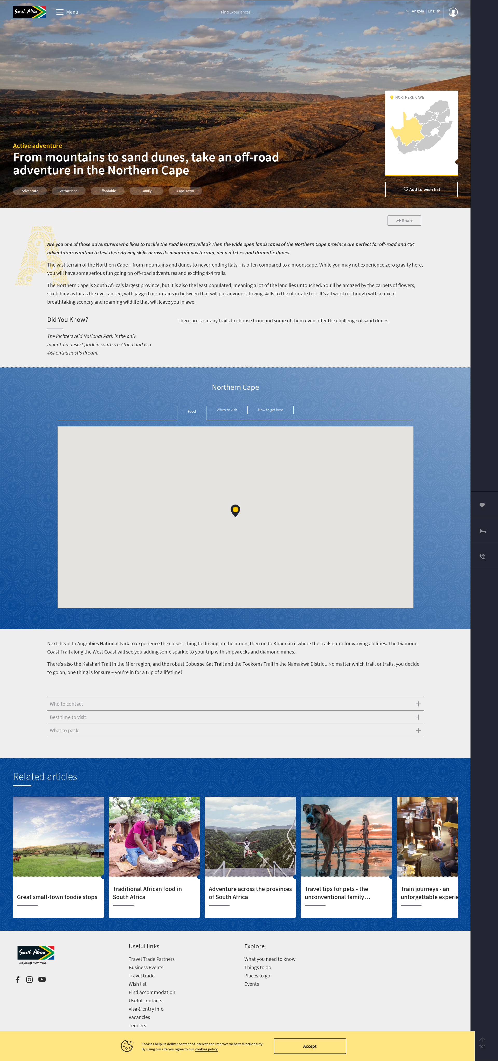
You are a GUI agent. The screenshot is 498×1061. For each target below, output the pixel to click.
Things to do (257, 967)
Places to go (257, 975)
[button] (235, 511)
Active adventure (37, 145)
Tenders (137, 1025)
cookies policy (206, 1049)
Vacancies (139, 1017)
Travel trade (142, 975)
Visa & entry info (146, 1008)
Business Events (146, 967)
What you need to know (269, 959)
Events (251, 984)
